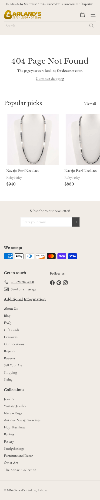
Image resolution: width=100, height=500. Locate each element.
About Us (11, 308)
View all (90, 103)
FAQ (7, 322)
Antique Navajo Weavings (22, 420)
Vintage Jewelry (15, 406)
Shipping (10, 372)
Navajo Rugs (13, 413)
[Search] (91, 25)
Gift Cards (11, 330)
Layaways (10, 336)
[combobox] (50, 25)
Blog (7, 315)
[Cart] (82, 14)
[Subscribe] (76, 222)
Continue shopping (50, 78)
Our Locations (14, 344)
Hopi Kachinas (14, 427)
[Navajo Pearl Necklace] (33, 151)
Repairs (9, 351)
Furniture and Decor (18, 455)
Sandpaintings (14, 448)
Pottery (9, 441)
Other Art (11, 462)
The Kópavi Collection (20, 469)
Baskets (9, 434)
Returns (10, 358)
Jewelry (9, 399)
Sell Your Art (13, 365)
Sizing (8, 379)
